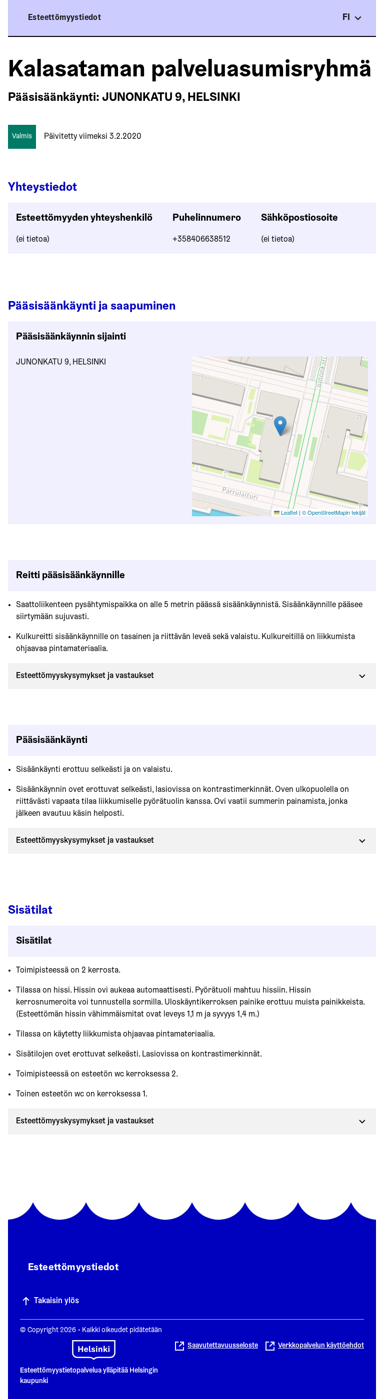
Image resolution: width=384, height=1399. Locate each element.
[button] (280, 426)
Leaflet (289, 512)
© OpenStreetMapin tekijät (334, 512)
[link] (314, 1346)
